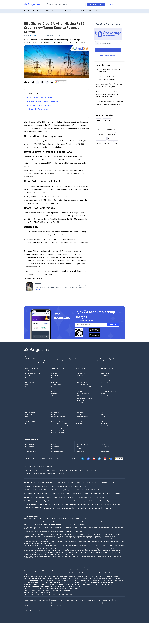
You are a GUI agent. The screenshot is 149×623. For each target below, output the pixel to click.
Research (99, 143)
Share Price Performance (38, 109)
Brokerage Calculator (81, 371)
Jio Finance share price (107, 448)
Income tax (104, 393)
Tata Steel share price (81, 442)
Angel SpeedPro (58, 470)
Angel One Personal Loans (59, 603)
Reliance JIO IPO (105, 414)
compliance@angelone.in (66, 584)
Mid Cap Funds (96, 508)
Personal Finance (101, 138)
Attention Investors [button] (31, 516)
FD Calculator (79, 389)
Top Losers (79, 425)
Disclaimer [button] (28, 565)
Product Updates (113, 138)
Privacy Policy (55, 594)
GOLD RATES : (28, 493)
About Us (27, 375)
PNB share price (80, 446)
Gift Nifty (111, 482)
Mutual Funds (111, 134)
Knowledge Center (30, 412)
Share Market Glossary (82, 416)
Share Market (107, 143)
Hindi (98, 129)
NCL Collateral (98, 603)
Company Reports (30, 423)
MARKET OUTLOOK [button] (81, 410)
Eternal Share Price (81, 448)
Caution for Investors (57, 605)
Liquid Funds (56, 508)
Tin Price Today (104, 501)
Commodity (54, 393)
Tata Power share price (57, 451)
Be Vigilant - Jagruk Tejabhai (32, 428)
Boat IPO (103, 419)
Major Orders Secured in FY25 (40, 105)
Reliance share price (106, 442)
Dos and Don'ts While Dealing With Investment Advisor (91, 600)
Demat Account (105, 373)
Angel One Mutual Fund (45, 504)
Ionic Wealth (50, 466)
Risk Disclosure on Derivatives (40, 605)
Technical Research (30, 421)
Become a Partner (80, 11)
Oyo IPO (103, 416)
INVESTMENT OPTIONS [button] (57, 368)
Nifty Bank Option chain (51, 490)
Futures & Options (101, 125)
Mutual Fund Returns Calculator (84, 398)
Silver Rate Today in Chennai (81, 497)
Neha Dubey (34, 35)
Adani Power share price (82, 444)
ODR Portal (27, 605)
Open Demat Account (96, 4)
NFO (52, 380)
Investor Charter (73, 603)
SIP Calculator (79, 375)
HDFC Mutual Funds (83, 504)
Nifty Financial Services (53, 482)
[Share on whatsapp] (37, 82)
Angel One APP (38, 470)
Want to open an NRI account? (108, 55)
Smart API (81, 470)
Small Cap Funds (66, 508)
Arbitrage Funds (78, 508)
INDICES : (27, 482)
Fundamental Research (31, 419)
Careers (27, 386)
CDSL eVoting (107, 603)
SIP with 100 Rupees (56, 375)
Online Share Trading (106, 377)
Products (68, 11)
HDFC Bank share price (56, 442)
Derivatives (104, 386)
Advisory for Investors (86, 603)
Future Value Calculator (82, 384)
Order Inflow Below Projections (40, 97)
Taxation (116, 143)
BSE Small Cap (96, 482)
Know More (38, 289)
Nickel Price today (79, 501)
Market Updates (101, 134)
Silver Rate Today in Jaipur (99, 497)
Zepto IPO (103, 421)
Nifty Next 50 (65, 482)
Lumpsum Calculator (81, 377)
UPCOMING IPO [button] (105, 410)
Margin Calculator (80, 373)
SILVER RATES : (28, 497)
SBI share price (54, 448)
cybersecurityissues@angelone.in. (73, 588)
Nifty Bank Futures (47, 486)
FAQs (110, 600)
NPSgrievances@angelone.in (31, 586)
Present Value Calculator (82, 393)
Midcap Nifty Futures (61, 486)
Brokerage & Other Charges (32, 373)
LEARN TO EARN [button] (30, 410)
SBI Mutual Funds (58, 504)
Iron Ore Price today (92, 501)
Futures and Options (56, 384)
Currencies (53, 391)
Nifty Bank (41, 482)
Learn (54, 11)
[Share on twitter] (42, 82)
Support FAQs (55, 458)
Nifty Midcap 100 (76, 482)
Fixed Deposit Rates (91, 470)
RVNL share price (55, 446)
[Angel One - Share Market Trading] (32, 4)
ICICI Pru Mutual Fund (97, 504)
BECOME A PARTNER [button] (57, 410)
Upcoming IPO (54, 382)
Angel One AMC (41, 466)
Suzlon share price (30, 444)
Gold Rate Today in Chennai (74, 493)
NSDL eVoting (117, 603)
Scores (72, 600)
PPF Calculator (80, 400)
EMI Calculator (79, 402)
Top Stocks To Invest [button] (32, 440)
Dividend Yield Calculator (82, 382)
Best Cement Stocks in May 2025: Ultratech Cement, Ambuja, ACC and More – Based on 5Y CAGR (108, 94)
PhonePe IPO (104, 423)
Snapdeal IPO (104, 425)
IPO (102, 384)
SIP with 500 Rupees (56, 377)
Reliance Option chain (83, 490)
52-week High (79, 419)
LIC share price (105, 451)
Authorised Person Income (57, 421)
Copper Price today (40, 501)
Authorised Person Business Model (59, 425)
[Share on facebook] (47, 82)
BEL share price (80, 451)
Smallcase (42, 473)
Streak (49, 473)
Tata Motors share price (31, 448)
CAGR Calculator (80, 380)
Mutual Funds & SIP (43, 11)
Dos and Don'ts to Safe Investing (59, 600)
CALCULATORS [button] (80, 368)
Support (99, 11)
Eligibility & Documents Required (59, 423)
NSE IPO (103, 412)
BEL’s (40, 197)
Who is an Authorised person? (58, 416)
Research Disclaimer (30, 600)
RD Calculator (79, 391)
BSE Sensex (86, 482)
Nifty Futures (36, 486)
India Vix (104, 482)
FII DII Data (78, 428)
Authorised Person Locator (58, 432)
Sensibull (35, 473)
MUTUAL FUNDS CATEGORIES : (33, 508)
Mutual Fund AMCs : (30, 504)
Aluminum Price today (54, 501)
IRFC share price (29, 442)
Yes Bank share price (30, 451)
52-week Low (79, 421)
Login (111, 4)
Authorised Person (106, 396)
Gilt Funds (87, 508)
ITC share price (105, 446)
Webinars (27, 384)
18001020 (44, 458)
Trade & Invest (29, 11)
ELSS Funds (47, 508)
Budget (98, 120)
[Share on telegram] (32, 82)
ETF (52, 389)
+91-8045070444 (52, 588)
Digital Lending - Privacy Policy (42, 603)
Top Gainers (79, 423)
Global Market (112, 125)
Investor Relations (30, 382)
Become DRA (54, 414)
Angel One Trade (48, 470)
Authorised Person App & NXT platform (61, 428)
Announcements (80, 414)
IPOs (103, 129)
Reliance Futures (73, 486)
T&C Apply (116, 600)
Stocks (52, 371)
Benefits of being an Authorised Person (61, 419)
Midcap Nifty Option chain (67, 490)
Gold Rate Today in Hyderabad (92, 493)
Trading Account (105, 375)
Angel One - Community (31, 425)
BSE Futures (84, 486)
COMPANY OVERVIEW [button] (31, 368)
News (61, 11)
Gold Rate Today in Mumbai (41, 493)
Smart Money (28, 414)
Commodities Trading (106, 389)
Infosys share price (106, 444)
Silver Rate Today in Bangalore (62, 497)
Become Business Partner (57, 412)
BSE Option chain (96, 490)
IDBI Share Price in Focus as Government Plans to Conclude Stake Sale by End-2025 (109, 104)
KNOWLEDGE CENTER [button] (107, 368)
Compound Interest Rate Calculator (85, 386)
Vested (54, 473)
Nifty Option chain (37, 490)
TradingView (61, 473)
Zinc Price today (67, 501)
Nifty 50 (33, 482)
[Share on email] (51, 82)
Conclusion (33, 113)
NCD (52, 396)
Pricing (91, 11)
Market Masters (111, 129)
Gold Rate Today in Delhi (58, 493)
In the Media (28, 380)
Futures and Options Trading (108, 391)
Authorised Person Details (57, 430)
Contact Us (28, 377)
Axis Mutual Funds (70, 504)
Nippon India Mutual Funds (112, 504)
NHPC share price (55, 444)
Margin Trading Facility (71, 470)
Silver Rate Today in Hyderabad (43, 497)
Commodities (106, 120)
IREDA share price (29, 446)
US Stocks (53, 386)
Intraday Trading (105, 380)
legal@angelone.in (69, 590)
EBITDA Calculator (80, 396)
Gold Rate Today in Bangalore (111, 493)
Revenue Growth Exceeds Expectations (44, 101)
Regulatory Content (43, 600)
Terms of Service (65, 594)
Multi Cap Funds (107, 508)
